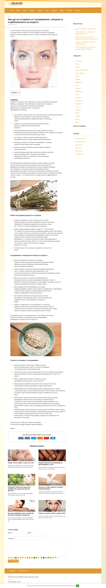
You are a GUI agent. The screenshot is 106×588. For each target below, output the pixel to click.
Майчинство (79, 91)
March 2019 (78, 151)
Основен (78, 97)
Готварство (78, 61)
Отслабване (79, 101)
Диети (25, 10)
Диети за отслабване (81, 70)
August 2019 (79, 145)
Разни (77, 107)
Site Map (10, 579)
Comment (11, 538)
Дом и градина (80, 73)
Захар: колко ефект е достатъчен (85, 29)
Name (10, 532)
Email (30, 532)
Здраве (40, 10)
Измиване (78, 82)
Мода (61, 10)
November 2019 (80, 138)
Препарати (78, 104)
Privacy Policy (23, 571)
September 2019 (80, 142)
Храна (77, 119)
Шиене (77, 122)
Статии (77, 113)
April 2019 (78, 148)
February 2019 (79, 154)
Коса (46, 10)
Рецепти (69, 10)
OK (77, 585)
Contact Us (13, 571)
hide (18, 92)
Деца (18, 10)
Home (11, 10)
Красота (54, 10)
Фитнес (77, 10)
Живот (32, 10)
